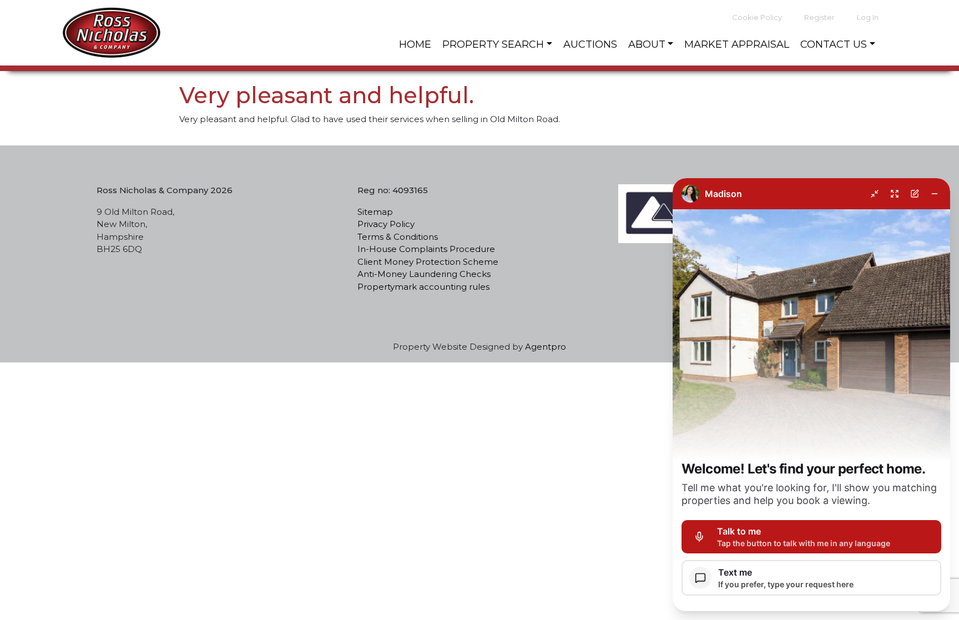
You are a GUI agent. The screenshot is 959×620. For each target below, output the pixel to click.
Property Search (493, 44)
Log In (868, 17)
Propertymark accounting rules (423, 286)
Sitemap (375, 211)
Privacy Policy (386, 224)
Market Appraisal (736, 44)
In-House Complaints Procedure (426, 249)
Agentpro (545, 346)
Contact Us (833, 44)
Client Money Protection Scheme (427, 261)
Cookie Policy (757, 17)
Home (415, 44)
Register (819, 17)
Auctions (590, 44)
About (646, 44)
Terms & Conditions (397, 236)
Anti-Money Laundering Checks (425, 274)
